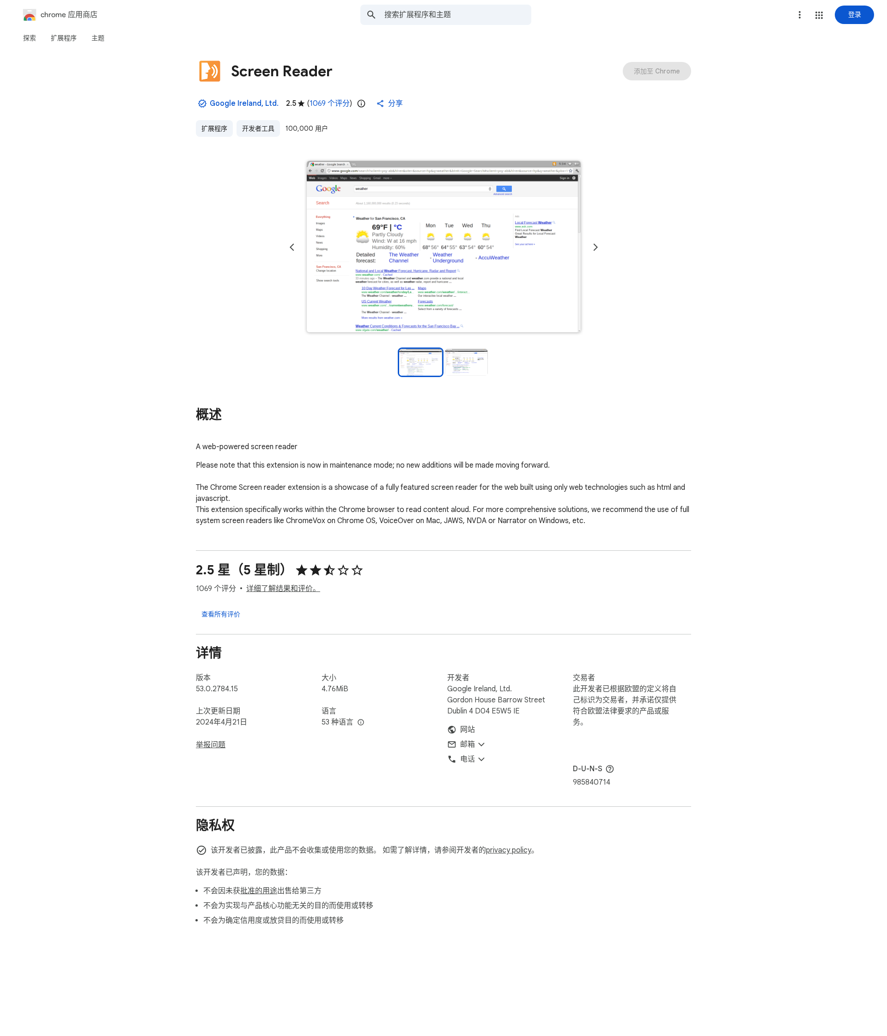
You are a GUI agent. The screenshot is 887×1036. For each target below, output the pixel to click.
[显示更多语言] (360, 722)
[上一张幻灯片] (292, 247)
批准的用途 (258, 891)
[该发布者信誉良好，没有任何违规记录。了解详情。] (202, 103)
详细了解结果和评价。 (283, 588)
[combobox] (457, 14)
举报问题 (210, 745)
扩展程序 (214, 128)
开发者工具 (258, 128)
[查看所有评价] (221, 614)
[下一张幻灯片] (595, 247)
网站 (467, 729)
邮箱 (467, 744)
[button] (819, 15)
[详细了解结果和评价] (609, 769)
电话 (467, 759)
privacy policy (508, 850)
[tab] (29, 38)
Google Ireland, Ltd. (244, 103)
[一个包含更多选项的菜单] (799, 15)
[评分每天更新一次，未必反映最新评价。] (361, 103)
